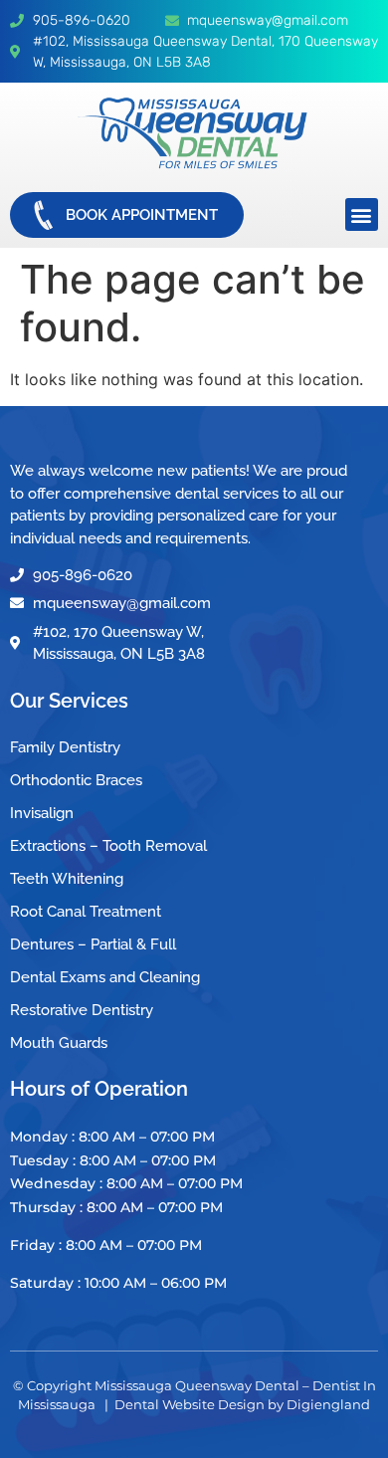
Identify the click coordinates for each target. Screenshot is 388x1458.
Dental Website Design (189, 1404)
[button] (361, 214)
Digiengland (328, 1404)
